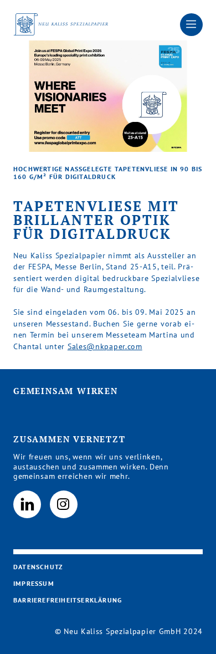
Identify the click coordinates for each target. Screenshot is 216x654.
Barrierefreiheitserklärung (67, 600)
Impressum (33, 583)
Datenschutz (38, 567)
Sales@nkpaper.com (105, 346)
